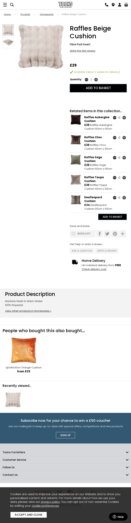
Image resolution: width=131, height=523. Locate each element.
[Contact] (106, 4)
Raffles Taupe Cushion (94, 179)
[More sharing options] (122, 233)
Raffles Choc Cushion (93, 139)
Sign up (65, 435)
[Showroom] (113, 4)
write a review (106, 250)
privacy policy (50, 502)
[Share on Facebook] (99, 233)
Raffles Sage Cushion (93, 159)
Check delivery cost (94, 269)
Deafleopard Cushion (93, 199)
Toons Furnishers (65, 5)
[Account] (119, 4)
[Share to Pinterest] (114, 233)
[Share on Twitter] (107, 233)
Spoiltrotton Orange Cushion (24, 367)
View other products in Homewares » (28, 311)
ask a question (82, 250)
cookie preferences (45, 506)
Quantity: (76, 79)
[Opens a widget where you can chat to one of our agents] (118, 517)
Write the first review (82, 51)
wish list (84, 233)
